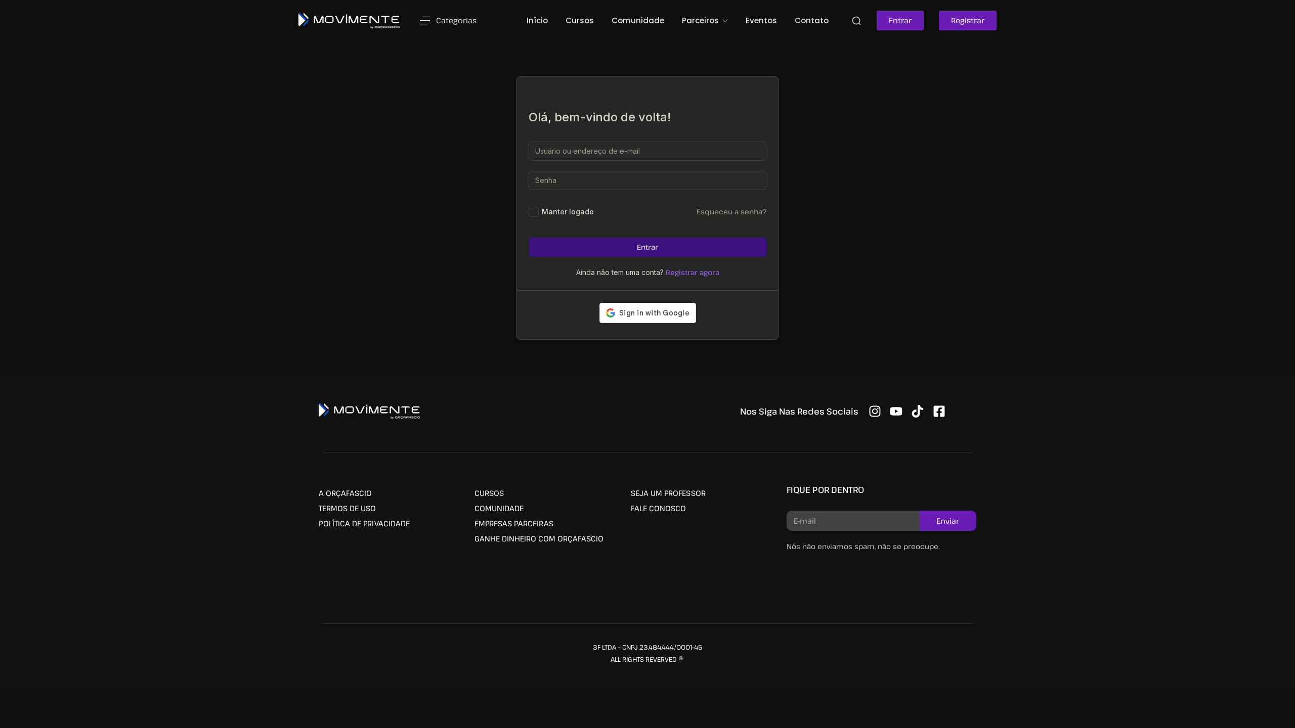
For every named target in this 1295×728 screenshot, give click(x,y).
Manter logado (568, 211)
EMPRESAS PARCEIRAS (513, 523)
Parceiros (701, 20)
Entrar (647, 247)
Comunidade (638, 20)
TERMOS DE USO (347, 508)
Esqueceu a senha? (731, 211)
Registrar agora (692, 272)
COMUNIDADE (499, 508)
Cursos (580, 20)
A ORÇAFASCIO (345, 493)
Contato (812, 20)
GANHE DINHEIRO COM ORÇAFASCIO (538, 538)
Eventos (761, 20)
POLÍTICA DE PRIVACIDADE (364, 523)
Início (537, 20)
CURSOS (489, 493)
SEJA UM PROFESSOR (668, 493)
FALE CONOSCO (658, 508)
